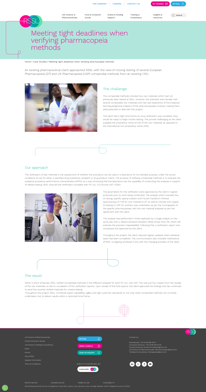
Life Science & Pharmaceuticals (37, 337)
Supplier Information (33, 360)
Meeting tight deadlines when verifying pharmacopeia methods (81, 61)
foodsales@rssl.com (158, 347)
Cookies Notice (57, 383)
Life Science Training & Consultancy (39, 345)
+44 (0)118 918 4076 (153, 345)
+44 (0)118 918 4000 (148, 342)
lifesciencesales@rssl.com (166, 350)
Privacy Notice (31, 383)
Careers (117, 4)
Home (28, 61)
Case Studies (40, 61)
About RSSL (29, 356)
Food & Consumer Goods (35, 341)
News (27, 349)
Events (27, 352)
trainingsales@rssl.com (157, 352)
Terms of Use (84, 383)
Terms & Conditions (33, 364)
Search (179, 15)
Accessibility (108, 383)
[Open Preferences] (5, 388)
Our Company (100, 4)
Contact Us (133, 4)
